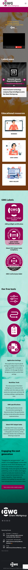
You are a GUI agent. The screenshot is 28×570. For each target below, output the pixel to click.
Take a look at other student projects (12, 487)
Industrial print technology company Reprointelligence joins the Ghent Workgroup (14, 92)
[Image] (14, 125)
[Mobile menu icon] (26, 3)
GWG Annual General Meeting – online (16, 547)
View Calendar (4, 550)
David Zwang (14, 462)
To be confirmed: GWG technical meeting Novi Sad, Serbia (14, 536)
